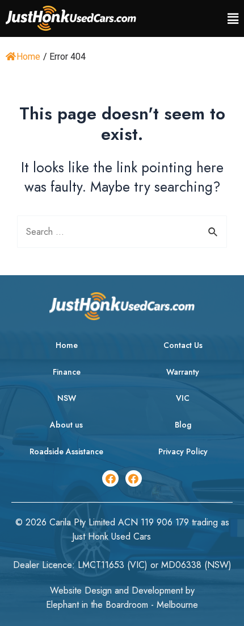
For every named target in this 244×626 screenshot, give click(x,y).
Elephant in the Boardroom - (101, 604)
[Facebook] (110, 478)
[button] (233, 19)
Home (28, 56)
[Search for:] (122, 231)
